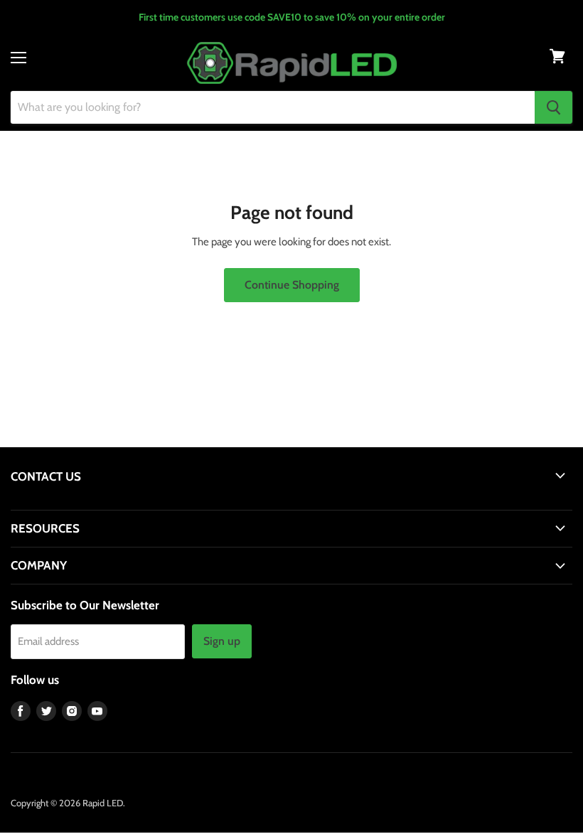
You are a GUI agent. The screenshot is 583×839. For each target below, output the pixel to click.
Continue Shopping (292, 285)
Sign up (221, 641)
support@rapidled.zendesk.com (76, 503)
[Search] (553, 107)
